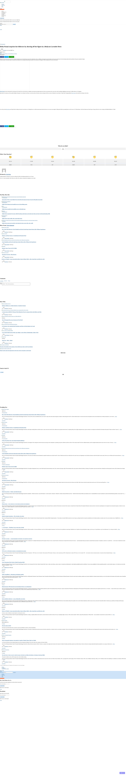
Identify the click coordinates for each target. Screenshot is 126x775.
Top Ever (3, 5)
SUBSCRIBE (2, 685)
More (116, 416)
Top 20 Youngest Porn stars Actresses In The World (12, 319)
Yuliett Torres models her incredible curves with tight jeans (13, 209)
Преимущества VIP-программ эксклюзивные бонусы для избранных (16, 586)
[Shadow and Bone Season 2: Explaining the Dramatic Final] (64, 233)
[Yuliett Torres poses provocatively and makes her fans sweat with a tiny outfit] (64, 220)
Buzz (3, 11)
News (4, 489)
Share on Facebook (9, 53)
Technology (4, 13)
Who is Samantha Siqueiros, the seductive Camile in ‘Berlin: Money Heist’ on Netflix (19, 640)
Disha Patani (8, 59)
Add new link (2, 9)
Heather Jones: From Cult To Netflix (9, 248)
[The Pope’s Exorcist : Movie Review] (64, 252)
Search (14, 24)
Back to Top (2, 670)
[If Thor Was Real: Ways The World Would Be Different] (64, 435)
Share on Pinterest (3, 53)
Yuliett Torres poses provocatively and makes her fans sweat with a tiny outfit (17, 223)
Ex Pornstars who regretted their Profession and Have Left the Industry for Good (18, 326)
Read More (3, 420)
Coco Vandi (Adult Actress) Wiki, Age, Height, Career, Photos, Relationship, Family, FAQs (20, 332)
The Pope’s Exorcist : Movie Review (9, 254)
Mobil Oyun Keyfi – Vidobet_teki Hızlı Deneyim (11, 491)
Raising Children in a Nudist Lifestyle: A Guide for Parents (14, 305)
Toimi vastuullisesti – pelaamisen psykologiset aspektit (13, 574)
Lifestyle (3, 12)
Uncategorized (5, 438)
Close (1, 671)
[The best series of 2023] (64, 620)
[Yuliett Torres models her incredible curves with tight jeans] (64, 206)
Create (2, 372)
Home (3, 4)
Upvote (30, 149)
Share (1, 52)
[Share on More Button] (15, 57)
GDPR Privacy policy (5, 668)
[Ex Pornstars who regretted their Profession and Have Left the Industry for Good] (64, 324)
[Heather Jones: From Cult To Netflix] (64, 246)
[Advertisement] (29, 37)
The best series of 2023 (6, 625)
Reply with (124, 284)
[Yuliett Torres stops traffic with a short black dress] (64, 215)
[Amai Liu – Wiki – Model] (64, 336)
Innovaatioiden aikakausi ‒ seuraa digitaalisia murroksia (13, 598)
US (2, 675)
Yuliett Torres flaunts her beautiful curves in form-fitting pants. (14, 204)
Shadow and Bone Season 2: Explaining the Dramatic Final (14, 235)
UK (2, 6)
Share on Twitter (14, 53)
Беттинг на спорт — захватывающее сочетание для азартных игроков (17, 538)
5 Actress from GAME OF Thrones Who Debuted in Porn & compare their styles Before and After (21, 311)
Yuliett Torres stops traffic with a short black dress (12, 218)
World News (4, 15)
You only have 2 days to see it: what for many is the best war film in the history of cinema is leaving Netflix (23, 655)
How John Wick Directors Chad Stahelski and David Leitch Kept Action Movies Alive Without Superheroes (23, 229)
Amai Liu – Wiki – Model (7, 340)
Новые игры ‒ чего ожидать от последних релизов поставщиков (16, 503)
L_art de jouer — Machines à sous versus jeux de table (13, 527)
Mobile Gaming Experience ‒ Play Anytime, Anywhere (13, 516)
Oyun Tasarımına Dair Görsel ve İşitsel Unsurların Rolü (13, 562)
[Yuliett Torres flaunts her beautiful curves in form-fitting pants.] (64, 201)
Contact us (3, 667)
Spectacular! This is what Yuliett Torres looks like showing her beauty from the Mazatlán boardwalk (22, 199)
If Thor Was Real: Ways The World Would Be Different (13, 440)
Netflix (4, 464)
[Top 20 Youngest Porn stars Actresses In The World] (64, 316)
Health (3, 14)
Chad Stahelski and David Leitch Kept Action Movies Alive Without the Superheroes (19, 241)
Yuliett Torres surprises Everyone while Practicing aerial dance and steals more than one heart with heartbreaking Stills (26, 213)
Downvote (95, 149)
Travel (3, 16)
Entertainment (5, 197)
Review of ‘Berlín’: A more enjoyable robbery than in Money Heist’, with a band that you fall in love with (23, 259)
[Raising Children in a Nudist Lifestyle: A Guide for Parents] (64, 303)
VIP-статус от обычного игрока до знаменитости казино (14, 550)
